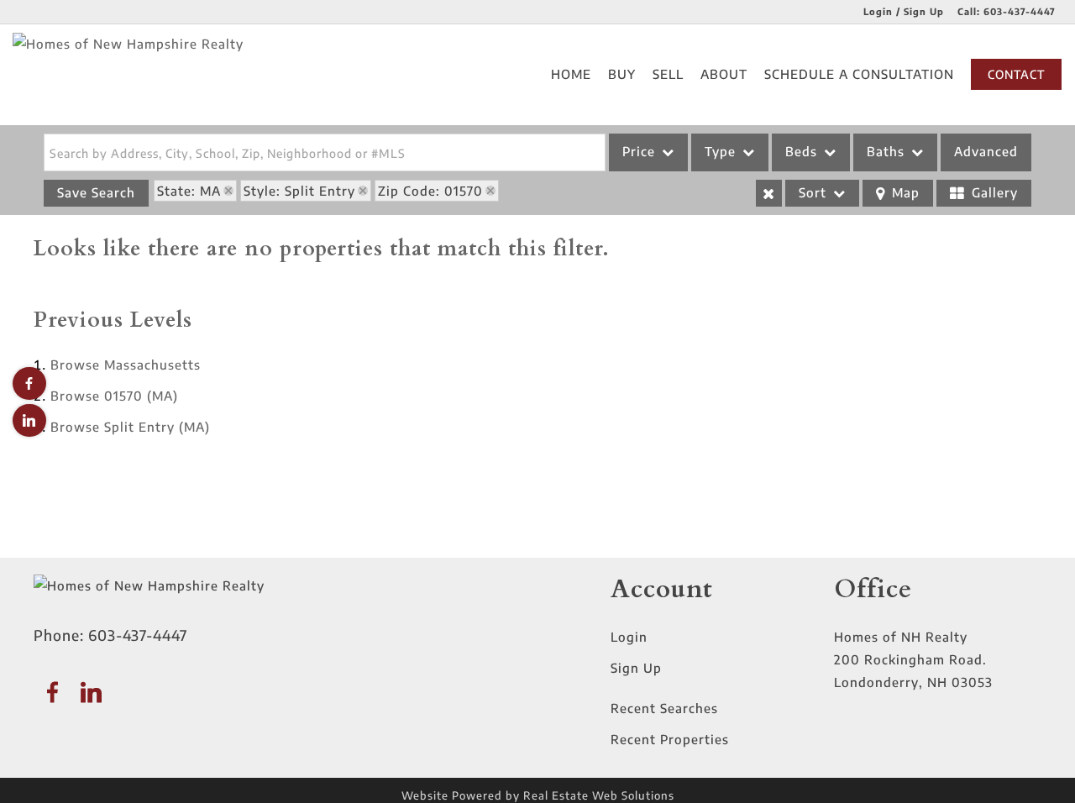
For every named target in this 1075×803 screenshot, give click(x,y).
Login (629, 636)
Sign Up (636, 667)
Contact (1016, 74)
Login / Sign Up (903, 11)
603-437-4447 (1019, 11)
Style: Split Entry (299, 190)
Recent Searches (664, 708)
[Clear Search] (769, 193)
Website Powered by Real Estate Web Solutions (537, 795)
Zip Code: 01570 (430, 190)
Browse (125, 364)
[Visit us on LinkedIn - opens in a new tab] (29, 420)
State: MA (189, 190)
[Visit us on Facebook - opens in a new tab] (29, 383)
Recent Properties (670, 739)
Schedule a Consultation (859, 73)
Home (571, 73)
